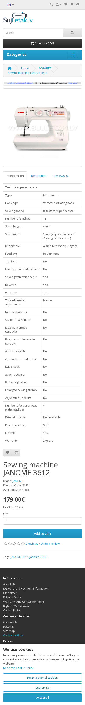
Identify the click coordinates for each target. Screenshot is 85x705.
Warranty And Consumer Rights (24, 602)
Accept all (42, 698)
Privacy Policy (12, 597)
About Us (9, 584)
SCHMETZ (44, 68)
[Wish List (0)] (65, 4)
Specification (15, 176)
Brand (25, 68)
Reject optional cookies (42, 677)
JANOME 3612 (19, 557)
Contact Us (10, 622)
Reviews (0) (61, 176)
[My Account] (58, 4)
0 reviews (32, 543)
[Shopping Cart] (72, 4)
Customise (42, 688)
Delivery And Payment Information (26, 588)
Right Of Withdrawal (16, 606)
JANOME (18, 481)
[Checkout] (78, 4)
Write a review (50, 543)
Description (38, 176)
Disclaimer (10, 593)
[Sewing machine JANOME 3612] (42, 127)
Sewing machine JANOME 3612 (27, 73)
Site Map (9, 631)
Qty (5, 514)
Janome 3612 (37, 557)
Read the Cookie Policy (18, 668)
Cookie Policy (12, 610)
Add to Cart (42, 533)
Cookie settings (13, 635)
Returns (8, 626)
